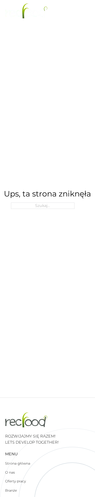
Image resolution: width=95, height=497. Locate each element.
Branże (11, 490)
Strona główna (17, 463)
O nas (10, 472)
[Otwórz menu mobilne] (87, 11)
